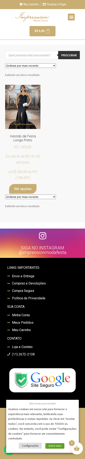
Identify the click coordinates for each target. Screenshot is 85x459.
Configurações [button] (30, 445)
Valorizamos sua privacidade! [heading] (42, 403)
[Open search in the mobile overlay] (42, 55)
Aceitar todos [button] (55, 445)
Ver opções (23, 189)
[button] (71, 17)
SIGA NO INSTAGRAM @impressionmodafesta (42, 250)
